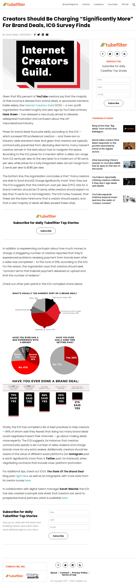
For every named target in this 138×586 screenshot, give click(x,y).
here (28, 480)
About (53, 573)
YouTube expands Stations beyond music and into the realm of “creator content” (104, 199)
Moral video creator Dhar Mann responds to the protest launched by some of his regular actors (105, 146)
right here (21, 476)
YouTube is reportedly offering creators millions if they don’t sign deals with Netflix (106, 181)
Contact (64, 573)
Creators (99, 4)
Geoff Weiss (12, 34)
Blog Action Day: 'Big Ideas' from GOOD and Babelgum (104, 128)
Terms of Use (69, 575)
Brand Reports (70, 4)
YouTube (112, 4)
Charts (86, 4)
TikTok (125, 4)
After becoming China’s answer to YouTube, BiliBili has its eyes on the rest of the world (106, 164)
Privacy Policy (80, 573)
